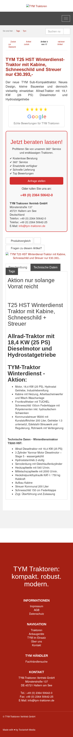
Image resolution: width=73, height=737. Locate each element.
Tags (12, 271)
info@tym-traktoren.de (32, 226)
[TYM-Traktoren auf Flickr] (51, 535)
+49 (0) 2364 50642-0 (36, 194)
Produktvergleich (20, 241)
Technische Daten (45, 267)
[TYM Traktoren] (36, 6)
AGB (36, 610)
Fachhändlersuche (36, 661)
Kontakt (36, 645)
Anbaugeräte (36, 634)
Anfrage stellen (36, 181)
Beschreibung (18, 267)
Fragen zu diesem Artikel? (26, 248)
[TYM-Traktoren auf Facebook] (22, 535)
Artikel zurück (27, 43)
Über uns (36, 641)
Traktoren (36, 630)
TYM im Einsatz (36, 637)
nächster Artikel (61, 43)
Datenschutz (36, 614)
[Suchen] (66, 31)
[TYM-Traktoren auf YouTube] (36, 535)
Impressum (36, 606)
